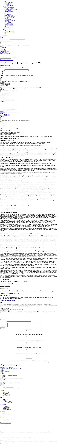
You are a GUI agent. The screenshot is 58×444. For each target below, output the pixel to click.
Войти (1, 36)
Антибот (2, 41)
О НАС (4, 33)
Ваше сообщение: (3, 326)
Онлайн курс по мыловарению (11, 30)
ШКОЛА (4, 29)
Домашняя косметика (9, 15)
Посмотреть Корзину (4, 51)
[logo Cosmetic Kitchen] (5, 53)
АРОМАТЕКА (8, 14)
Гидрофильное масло (9, 24)
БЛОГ (4, 13)
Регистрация (5, 36)
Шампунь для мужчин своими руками (9, 293)
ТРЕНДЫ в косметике (9, 17)
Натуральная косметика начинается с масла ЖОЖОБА (11, 368)
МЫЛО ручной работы (9, 7)
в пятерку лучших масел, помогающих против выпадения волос (31, 145)
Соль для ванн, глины (9, 8)
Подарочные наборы (9, 11)
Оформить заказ (3, 52)
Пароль (1, 38)
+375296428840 (7, 55)
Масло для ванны (8, 10)
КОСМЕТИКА (6, 6)
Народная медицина (9, 26)
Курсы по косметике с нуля (10, 32)
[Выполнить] (13, 100)
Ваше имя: (2, 320)
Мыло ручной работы (9, 2)
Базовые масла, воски (9, 5)
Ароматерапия (8, 22)
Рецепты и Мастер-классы (10, 31)
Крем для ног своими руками (7, 300)
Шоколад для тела (5, 286)
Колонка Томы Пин (9, 27)
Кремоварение (8, 19)
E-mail (1, 37)
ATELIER (2, 60)
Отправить (3, 82)
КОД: (1, 89)
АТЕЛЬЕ (4, 1)
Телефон (2, 71)
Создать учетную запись (5, 40)
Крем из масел (8, 4)
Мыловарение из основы (10, 20)
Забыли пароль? (6, 38)
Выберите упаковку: (4, 90)
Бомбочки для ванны (9, 23)
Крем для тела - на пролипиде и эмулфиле (8, 375)
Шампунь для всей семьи (5, 371)
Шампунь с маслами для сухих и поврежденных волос (11, 378)
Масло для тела (8, 3)
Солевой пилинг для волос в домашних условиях (10, 382)
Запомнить (4, 47)
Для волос (7, 18)
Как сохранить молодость (10, 16)
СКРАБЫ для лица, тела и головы (11, 9)
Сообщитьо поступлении (3, 99)
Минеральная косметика (9, 25)
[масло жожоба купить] (5, 83)
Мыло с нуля (7, 21)
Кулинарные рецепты (9, 28)
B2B (3, 12)
